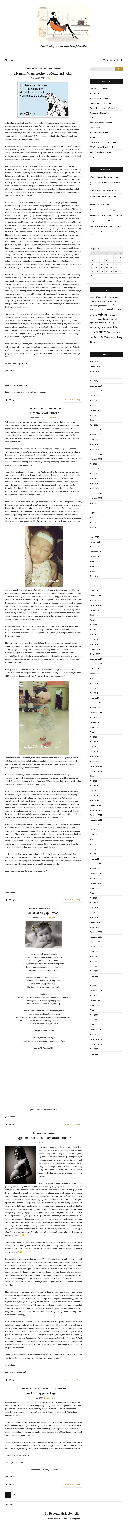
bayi (107, 297)
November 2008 (96, 995)
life (40, 68)
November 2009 (96, 937)
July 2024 (93, 401)
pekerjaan (99, 327)
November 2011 (96, 820)
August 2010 (95, 893)
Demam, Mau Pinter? (44, 413)
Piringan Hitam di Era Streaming (101, 103)
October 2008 (95, 1000)
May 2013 (94, 747)
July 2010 (93, 898)
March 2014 (94, 698)
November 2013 (96, 717)
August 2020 (95, 440)
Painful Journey (95, 128)
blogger (117, 297)
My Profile (9, 60)
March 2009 (94, 976)
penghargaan (108, 327)
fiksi (115, 305)
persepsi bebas (45, 908)
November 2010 (96, 878)
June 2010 (94, 903)
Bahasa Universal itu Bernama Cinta (103, 142)
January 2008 (95, 1034)
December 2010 (96, 874)
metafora (33, 908)
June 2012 (94, 786)
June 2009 (94, 961)
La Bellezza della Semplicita (64, 1513)
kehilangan (93, 315)
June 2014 (94, 683)
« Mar (92, 278)
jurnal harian (32, 68)
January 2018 (95, 488)
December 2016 (96, 552)
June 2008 (94, 1015)
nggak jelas (94, 323)
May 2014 (94, 688)
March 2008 (94, 1025)
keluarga (105, 314)
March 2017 (94, 537)
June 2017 (94, 522)
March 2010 (94, 917)
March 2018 (94, 483)
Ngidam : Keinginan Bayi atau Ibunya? (44, 1138)
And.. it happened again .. (43, 1393)
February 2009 (95, 981)
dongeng (94, 305)
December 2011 (96, 815)
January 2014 (95, 708)
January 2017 (95, 547)
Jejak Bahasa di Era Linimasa (100, 113)
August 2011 (95, 835)
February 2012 (95, 805)
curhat (109, 301)
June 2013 (94, 742)
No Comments (50, 1398)
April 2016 (94, 586)
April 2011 (94, 854)
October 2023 (95, 410)
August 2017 (95, 513)
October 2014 (95, 669)
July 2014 (93, 678)
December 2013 (96, 713)
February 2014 (95, 703)
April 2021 (94, 425)
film (119, 306)
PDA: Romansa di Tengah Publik (101, 147)
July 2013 (93, 737)
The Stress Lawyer (96, 210)
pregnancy (41, 1133)
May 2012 (94, 791)
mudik (116, 319)
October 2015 (95, 610)
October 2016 (95, 557)
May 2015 (94, 635)
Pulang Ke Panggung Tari (99, 132)
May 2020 (94, 444)
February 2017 (95, 542)
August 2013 (95, 732)
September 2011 (96, 830)
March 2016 (94, 591)
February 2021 (95, 430)
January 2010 (95, 927)
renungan (102, 332)
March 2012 (94, 800)
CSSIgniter (75, 1519)
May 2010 (94, 908)
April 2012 (94, 796)
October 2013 (95, 722)
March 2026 (94, 361)
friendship (34, 1388)
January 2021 (95, 435)
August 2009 (95, 952)
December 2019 (96, 454)
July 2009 (93, 956)
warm (92, 182)
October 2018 (95, 469)
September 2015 (96, 615)
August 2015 (95, 620)
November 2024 (96, 391)
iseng (92, 309)
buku (92, 301)
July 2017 (93, 518)
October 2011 (95, 825)
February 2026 (95, 366)
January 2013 (95, 761)
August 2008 (95, 1010)
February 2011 (95, 864)
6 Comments (51, 918)
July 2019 (93, 464)
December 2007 (96, 1039)
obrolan (101, 323)
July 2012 (93, 781)
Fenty (92, 221)
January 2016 (95, 600)
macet (92, 319)
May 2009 (94, 966)
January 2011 (95, 869)
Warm (92, 177)
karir (111, 309)
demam (116, 301)
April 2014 (94, 693)
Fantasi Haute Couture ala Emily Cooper (104, 108)
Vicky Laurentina (96, 196)
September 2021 (96, 420)
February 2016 (95, 596)
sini (25, 385)
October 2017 (95, 503)
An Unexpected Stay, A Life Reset (102, 118)
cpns (103, 301)
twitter (112, 337)
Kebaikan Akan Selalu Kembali (101, 123)
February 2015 (95, 649)
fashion (110, 306)
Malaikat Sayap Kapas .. (43, 913)
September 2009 (96, 947)
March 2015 (94, 644)
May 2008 (94, 1020)
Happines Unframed (97, 93)
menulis (102, 319)
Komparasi (94, 157)
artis (103, 297)
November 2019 (96, 459)
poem (56, 908)
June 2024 (94, 405)
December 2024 (96, 386)
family (36, 408)
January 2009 (95, 986)
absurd (92, 297)
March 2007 (94, 1054)
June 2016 (94, 576)
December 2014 (96, 659)
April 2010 (94, 913)
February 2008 (95, 1030)
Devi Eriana (94, 232)
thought (57, 68)
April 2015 (94, 639)
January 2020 (95, 449)
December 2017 (96, 493)
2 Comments (52, 78)
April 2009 (94, 971)
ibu (122, 306)
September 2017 (96, 508)
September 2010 (96, 888)
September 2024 (96, 396)
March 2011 (94, 859)
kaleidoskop (104, 309)
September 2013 (96, 727)
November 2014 (96, 664)
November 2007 (96, 1044)
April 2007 (94, 1049)
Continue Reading (72, 400)
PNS (116, 327)
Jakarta (96, 309)
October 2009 (95, 942)
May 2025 (94, 376)
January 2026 (95, 371)
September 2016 (96, 561)
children (29, 408)
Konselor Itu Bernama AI (99, 98)
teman (105, 337)
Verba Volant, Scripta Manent (100, 152)
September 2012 (96, 776)
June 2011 (94, 844)
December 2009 (96, 932)
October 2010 (95, 883)
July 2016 (93, 571)
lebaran (114, 315)
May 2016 (94, 581)
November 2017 (96, 498)
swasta (98, 337)
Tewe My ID (94, 204)
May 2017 (94, 527)
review (111, 332)
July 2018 (93, 474)
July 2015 (93, 625)
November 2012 (96, 771)
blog (112, 296)
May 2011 (94, 849)
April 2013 (94, 752)
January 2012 (95, 810)
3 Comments (53, 418)
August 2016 (95, 566)
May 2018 (94, 479)
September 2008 (96, 1005)
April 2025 (94, 381)
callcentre (98, 301)
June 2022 (94, 415)
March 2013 (94, 756)
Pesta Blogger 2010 (113, 210)
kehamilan (117, 309)
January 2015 (95, 654)
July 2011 (93, 839)
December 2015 (96, 605)
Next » (22, 1495)
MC (97, 319)
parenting (48, 68)
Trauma (93, 137)
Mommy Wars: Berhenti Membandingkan (43, 73)
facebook (103, 305)
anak (98, 296)
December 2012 (96, 766)
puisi (93, 332)
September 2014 (96, 674)
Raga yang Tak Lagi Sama (99, 89)
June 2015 (94, 630)
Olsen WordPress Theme (58, 1519)
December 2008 (96, 991)
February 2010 (95, 922)
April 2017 (94, 532)
